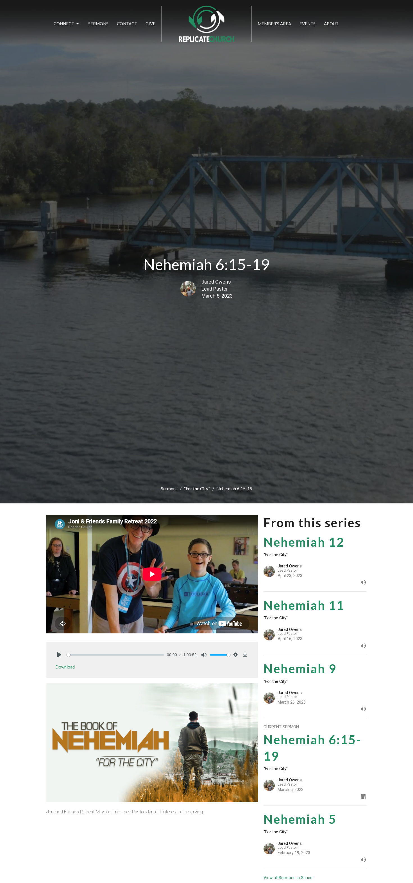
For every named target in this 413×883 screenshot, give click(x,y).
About (331, 23)
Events (307, 23)
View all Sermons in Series (288, 877)
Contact (127, 23)
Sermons (98, 23)
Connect (64, 23)
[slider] (115, 655)
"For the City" (197, 488)
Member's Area (274, 23)
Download (65, 666)
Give (150, 23)
